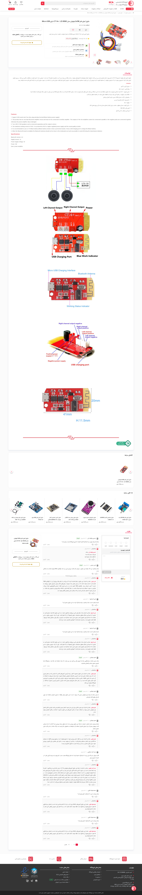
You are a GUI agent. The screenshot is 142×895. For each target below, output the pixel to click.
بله (27, 881)
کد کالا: (87, 25)
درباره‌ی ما (98, 877)
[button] (130, 471)
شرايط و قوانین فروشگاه (94, 872)
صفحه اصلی (65, 872)
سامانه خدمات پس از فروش (61, 882)
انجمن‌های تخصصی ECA (62, 875)
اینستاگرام (36, 881)
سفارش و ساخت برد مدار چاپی (61, 880)
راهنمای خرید (97, 875)
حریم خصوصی (96, 880)
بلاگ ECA (65, 877)
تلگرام (32, 881)
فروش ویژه (11, 9)
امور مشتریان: (125, 872)
